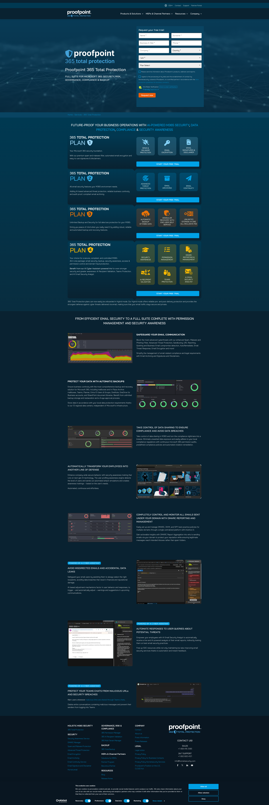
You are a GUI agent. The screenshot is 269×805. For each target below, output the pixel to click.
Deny (203, 799)
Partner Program (107, 762)
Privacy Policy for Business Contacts (149, 758)
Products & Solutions (130, 13)
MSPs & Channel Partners (158, 13)
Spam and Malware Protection (79, 746)
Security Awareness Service (78, 738)
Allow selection (203, 793)
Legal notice (139, 750)
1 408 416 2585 (185, 748)
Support (186, 5)
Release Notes (107, 778)
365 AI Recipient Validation (111, 736)
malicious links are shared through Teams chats (105, 699)
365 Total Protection (76, 730)
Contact (178, 5)
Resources (180, 13)
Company (194, 13)
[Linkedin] (187, 765)
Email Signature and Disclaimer (79, 766)
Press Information (142, 737)
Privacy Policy (140, 754)
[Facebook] (178, 765)
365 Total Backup (108, 749)
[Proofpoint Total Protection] (79, 13)
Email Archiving (73, 758)
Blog (103, 774)
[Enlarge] (130, 336)
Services (78, 114)
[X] (182, 765)
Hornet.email (72, 770)
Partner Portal (196, 5)
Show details (157, 801)
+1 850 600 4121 (185, 756)
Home (70, 114)
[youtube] (192, 765)
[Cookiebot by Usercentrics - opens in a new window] (61, 800)
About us (138, 733)
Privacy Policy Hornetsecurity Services (150, 762)
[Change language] (168, 5)
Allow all (203, 786)
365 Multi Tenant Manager (111, 740)
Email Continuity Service (77, 762)
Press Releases (141, 741)
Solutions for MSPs (109, 758)
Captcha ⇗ (151, 89)
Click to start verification (168, 87)
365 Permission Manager (111, 733)
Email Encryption (74, 754)
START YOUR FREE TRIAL (167, 164)
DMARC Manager (74, 742)
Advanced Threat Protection (78, 750)
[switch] (108, 800)
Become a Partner (108, 766)
